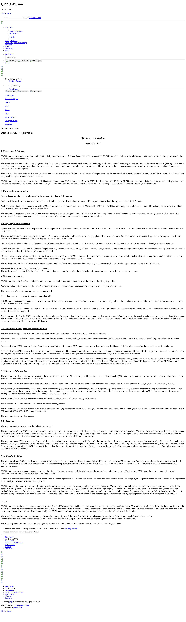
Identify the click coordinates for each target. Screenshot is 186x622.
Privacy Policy (70, 528)
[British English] (36, 61)
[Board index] (2, 21)
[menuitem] (15, 31)
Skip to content (6, 13)
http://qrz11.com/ (23, 605)
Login (11, 81)
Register (19, 81)
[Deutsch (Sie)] (23, 61)
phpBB (11, 602)
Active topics (9, 95)
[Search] (15, 57)
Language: (4, 128)
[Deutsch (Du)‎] (11, 61)
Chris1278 (18, 607)
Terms (7, 113)
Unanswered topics (11, 99)
